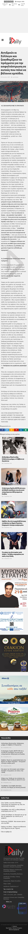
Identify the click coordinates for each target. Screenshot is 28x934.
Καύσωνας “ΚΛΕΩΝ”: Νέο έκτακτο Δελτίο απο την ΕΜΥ (13, 822)
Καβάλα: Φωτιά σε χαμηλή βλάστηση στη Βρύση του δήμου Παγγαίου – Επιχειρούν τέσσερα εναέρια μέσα (14, 523)
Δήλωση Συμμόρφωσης (14, 929)
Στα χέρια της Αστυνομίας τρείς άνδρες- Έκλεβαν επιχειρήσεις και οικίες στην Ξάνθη (13, 554)
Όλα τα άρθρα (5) (6, 832)
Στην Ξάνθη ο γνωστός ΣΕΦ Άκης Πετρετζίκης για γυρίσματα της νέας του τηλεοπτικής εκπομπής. (13, 804)
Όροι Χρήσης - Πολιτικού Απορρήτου (14, 928)
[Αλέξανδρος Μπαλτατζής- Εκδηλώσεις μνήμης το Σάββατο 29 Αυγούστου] (14, 446)
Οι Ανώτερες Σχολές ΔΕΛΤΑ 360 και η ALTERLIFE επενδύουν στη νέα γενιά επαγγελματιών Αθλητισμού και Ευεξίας (13, 752)
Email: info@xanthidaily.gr (10, 892)
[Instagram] (9, 2)
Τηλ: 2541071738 (8, 889)
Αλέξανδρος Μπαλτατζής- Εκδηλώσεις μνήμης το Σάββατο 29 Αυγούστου (13, 459)
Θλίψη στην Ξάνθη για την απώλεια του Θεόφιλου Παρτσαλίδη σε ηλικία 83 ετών (13, 779)
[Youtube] (11, 2)
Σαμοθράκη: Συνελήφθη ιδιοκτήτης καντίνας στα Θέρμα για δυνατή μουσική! (13, 786)
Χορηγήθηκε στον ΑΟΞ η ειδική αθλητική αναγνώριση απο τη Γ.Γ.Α (13, 810)
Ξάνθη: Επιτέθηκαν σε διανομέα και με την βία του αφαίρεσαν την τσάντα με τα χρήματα (13, 816)
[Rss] (13, 2)
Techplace (14, 926)
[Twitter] (7, 2)
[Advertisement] (14, 20)
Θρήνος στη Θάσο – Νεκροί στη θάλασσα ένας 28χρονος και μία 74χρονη (13, 827)
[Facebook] (5, 2)
